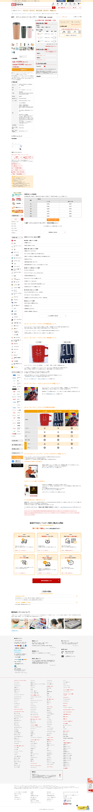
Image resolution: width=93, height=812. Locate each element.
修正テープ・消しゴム (17, 761)
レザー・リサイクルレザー (17, 320)
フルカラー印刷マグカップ (18, 736)
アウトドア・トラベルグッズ (17, 294)
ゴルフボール (16, 299)
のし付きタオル (49, 712)
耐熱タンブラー (16, 718)
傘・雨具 (15, 302)
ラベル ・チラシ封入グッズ (17, 279)
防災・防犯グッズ (16, 305)
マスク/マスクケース (34, 757)
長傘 (47, 689)
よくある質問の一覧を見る (53, 315)
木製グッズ (15, 328)
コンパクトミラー (33, 746)
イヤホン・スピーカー (34, 702)
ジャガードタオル (50, 729)
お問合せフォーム (70, 656)
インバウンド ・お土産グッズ (16, 332)
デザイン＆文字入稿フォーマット (28, 157)
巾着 (14, 249)
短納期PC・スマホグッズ (67, 753)
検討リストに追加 (78, 16)
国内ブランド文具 (17, 758)
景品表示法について (50, 799)
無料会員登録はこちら (46, 580)
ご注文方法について (17, 797)
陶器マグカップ (16, 738)
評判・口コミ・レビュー (51, 793)
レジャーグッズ (49, 682)
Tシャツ (64, 680)
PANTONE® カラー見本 (29, 376)
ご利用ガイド (16, 795)
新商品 (15, 240)
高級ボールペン (33, 685)
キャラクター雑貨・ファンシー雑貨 (17, 340)
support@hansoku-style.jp (65, 507)
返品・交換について (34, 797)
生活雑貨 (32, 732)
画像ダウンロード (23, 56)
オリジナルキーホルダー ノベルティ (69, 709)
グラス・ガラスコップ (17, 741)
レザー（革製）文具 (17, 756)
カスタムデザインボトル (18, 727)
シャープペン (33, 687)
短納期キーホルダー (66, 764)
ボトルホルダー (16, 743)
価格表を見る (23, 69)
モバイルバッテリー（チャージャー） (36, 700)
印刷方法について (16, 163)
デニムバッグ (16, 692)
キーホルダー (16, 316)
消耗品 (32, 735)
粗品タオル (48, 710)
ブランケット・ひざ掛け (51, 762)
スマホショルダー (33, 709)
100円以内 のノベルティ (15, 221)
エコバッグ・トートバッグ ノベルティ (20, 680)
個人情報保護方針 (33, 799)
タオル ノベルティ (50, 706)
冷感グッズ (48, 755)
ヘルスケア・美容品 (17, 287)
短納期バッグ (65, 744)
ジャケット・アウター (66, 687)
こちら (59, 196)
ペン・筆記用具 (16, 255)
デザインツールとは (50, 489)
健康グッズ (32, 755)
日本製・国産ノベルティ (67, 714)
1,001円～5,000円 (14, 230)
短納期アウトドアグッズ (67, 760)
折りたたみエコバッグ (17, 698)
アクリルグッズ (16, 346)
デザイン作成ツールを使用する (65, 22)
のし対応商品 (16, 361)
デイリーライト (33, 728)
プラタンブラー (16, 722)
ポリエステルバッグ (17, 685)
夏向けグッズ (49, 743)
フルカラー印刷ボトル (17, 732)
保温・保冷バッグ (17, 689)
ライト (48, 704)
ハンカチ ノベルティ (50, 737)
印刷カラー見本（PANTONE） (19, 172)
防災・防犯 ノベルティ (50, 699)
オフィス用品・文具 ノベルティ (19, 745)
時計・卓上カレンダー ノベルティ (36, 719)
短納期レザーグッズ (66, 765)
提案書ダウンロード (64, 32)
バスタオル (48, 726)
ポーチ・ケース (16, 252)
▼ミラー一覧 (33, 741)
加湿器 (32, 752)
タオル (15, 308)
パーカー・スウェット (66, 685)
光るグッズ (65, 705)
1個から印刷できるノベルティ (18, 364)
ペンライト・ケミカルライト (67, 707)
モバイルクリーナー (34, 707)
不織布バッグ (16, 687)
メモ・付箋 (16, 749)
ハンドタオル (49, 719)
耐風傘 (48, 693)
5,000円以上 (13, 232)
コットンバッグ (16, 682)
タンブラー (29, 13)
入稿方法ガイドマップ (17, 165)
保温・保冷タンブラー (17, 720)
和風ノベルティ (16, 325)
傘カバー (48, 695)
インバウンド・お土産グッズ (67, 721)
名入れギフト (16, 343)
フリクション (33, 680)
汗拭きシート (49, 750)
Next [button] (33, 30)
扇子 (47, 748)
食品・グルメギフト (17, 337)
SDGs (15, 243)
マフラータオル (49, 724)
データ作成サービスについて (18, 170)
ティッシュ (32, 730)
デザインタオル (49, 733)
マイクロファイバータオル (51, 731)
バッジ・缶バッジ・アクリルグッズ (36, 737)
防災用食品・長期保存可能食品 (68, 738)
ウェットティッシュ (15, 291)
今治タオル (48, 715)
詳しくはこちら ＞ (53, 647)
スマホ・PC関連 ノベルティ (35, 695)
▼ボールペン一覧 (17, 765)
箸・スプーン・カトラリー (67, 725)
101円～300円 (13, 223)
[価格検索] (22, 219)
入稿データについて (50, 467)
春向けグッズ (49, 741)
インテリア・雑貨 (16, 284)
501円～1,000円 (13, 228)
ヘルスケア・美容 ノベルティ (35, 739)
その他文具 (16, 763)
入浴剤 (32, 750)
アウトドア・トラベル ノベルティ (36, 765)
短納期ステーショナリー (67, 748)
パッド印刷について (32, 378)
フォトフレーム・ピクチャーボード (36, 726)
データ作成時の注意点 (17, 167)
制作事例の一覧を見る (53, 232)
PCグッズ (32, 698)
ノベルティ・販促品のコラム (51, 797)
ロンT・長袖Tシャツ (66, 682)
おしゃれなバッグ (17, 703)
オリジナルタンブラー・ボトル (19, 711)
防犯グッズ (48, 702)
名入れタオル (49, 708)
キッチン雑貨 (16, 334)
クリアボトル (16, 729)
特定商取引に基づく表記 (34, 795)
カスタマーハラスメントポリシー (36, 802)
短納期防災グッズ (66, 762)
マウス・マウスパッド (34, 712)
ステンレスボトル (17, 725)
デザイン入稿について (17, 799)
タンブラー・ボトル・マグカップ (20, 13)
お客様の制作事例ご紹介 (51, 795)
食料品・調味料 (65, 736)
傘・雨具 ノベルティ (50, 686)
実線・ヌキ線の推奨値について (19, 174)
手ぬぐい (48, 717)
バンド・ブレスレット (66, 691)
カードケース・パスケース (18, 751)
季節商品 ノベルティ (50, 739)
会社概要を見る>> (15, 630)
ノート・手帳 (16, 747)
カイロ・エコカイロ (50, 764)
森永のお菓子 (65, 734)
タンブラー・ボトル (17, 260)
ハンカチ (15, 311)
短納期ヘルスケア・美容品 (67, 755)
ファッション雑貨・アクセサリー (17, 269)
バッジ (15, 352)
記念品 (15, 275)
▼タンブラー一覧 (17, 713)
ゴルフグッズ (16, 296)
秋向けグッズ (49, 759)
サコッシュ (16, 701)
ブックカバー (16, 752)
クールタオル (49, 757)
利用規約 (32, 793)
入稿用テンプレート (16, 157)
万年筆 (32, 689)
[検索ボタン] (53, 7)
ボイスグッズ (16, 349)
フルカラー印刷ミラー (34, 743)
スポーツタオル (49, 722)
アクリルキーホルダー (66, 699)
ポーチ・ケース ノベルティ (18, 709)
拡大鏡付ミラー (33, 748)
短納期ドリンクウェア (66, 746)
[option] (23, 31)
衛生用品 (32, 759)
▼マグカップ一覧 (17, 734)
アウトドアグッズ (33, 767)
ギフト (64, 740)
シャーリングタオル (50, 728)
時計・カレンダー (16, 281)
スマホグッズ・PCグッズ (17, 273)
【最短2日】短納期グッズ (17, 358)
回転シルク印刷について (43, 378)
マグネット (16, 754)
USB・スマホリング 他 (34, 714)
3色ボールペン (33, 682)
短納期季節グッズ (66, 751)
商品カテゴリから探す (17, 793)
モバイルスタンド (33, 705)
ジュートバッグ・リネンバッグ (19, 694)
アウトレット (16, 367)
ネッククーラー (49, 752)
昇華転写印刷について (50, 393)
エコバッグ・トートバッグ (17, 246)
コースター (65, 728)
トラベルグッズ (49, 680)
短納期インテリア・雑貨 (67, 758)
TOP (12, 13)
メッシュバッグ (16, 705)
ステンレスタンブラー (37, 13)
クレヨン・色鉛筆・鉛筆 (34, 692)
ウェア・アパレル (16, 266)
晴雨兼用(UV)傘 (49, 691)
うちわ (15, 263)
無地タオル (48, 735)
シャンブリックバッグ (17, 696)
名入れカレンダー (33, 722)
